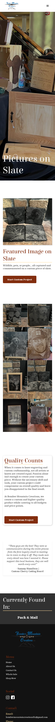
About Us (10, 666)
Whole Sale (11, 674)
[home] (11, 5)
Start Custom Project (19, 279)
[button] (47, 5)
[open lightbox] (15, 315)
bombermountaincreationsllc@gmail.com (27, 717)
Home (9, 662)
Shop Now (11, 678)
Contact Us (11, 670)
